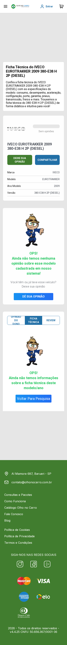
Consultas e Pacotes (18, 495)
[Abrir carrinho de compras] (61, 6)
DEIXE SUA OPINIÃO (19, 160)
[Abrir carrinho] (5, 6)
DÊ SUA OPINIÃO (33, 296)
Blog (7, 520)
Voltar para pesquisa (33, 398)
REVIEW (50, 320)
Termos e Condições (18, 542)
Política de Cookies (17, 530)
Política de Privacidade (19, 536)
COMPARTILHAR (47, 159)
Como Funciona (15, 501)
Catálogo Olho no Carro (20, 507)
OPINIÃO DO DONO (16, 320)
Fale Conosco (13, 514)
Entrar (49, 6)
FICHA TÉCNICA (33, 320)
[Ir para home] (20, 6)
